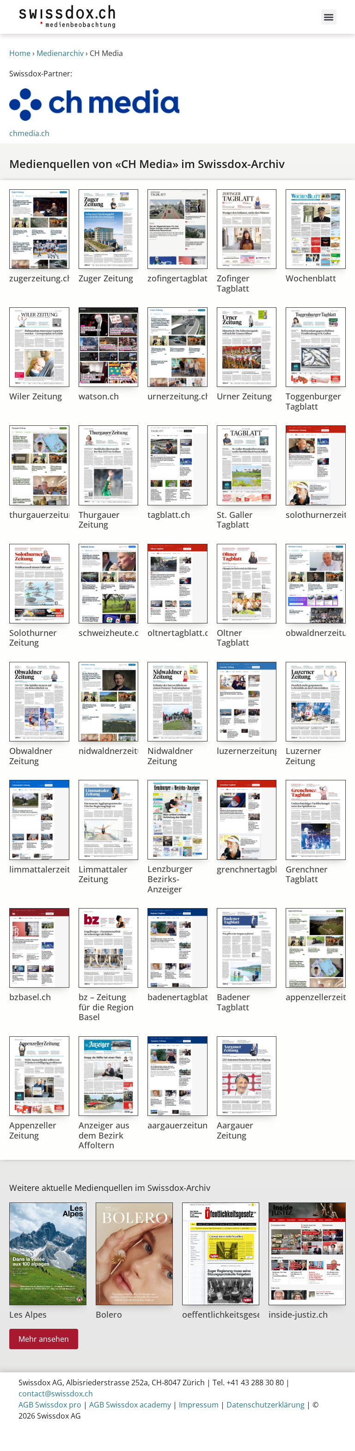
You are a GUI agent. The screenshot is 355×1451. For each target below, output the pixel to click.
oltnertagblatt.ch (180, 632)
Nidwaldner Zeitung (170, 755)
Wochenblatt (311, 278)
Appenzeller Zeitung (32, 1130)
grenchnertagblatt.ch (258, 869)
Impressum (199, 1405)
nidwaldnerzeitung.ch (121, 750)
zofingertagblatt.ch (184, 278)
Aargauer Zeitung (235, 1130)
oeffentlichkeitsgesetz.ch (231, 1314)
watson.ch (99, 396)
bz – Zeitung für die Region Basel (106, 1006)
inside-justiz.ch (298, 1314)
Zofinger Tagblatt (233, 283)
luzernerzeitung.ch (254, 750)
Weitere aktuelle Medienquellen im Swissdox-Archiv (109, 1187)
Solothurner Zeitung (33, 637)
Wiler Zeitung (35, 396)
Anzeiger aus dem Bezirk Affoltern (104, 1135)
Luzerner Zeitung (303, 755)
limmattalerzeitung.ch (53, 869)
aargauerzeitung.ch (185, 1125)
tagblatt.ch (168, 514)
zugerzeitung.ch (40, 278)
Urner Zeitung (244, 396)
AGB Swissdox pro (49, 1405)
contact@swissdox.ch (55, 1394)
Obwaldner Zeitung (31, 755)
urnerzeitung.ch (178, 396)
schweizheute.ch (111, 632)
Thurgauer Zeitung (99, 519)
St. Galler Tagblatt (235, 519)
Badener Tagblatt (233, 1002)
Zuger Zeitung (106, 278)
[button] (329, 17)
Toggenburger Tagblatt (313, 401)
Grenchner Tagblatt (307, 874)
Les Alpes (28, 1314)
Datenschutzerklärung (265, 1405)
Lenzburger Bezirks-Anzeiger (170, 878)
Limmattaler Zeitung (103, 874)
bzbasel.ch (30, 997)
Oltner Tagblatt (233, 637)
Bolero (109, 1314)
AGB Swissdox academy (130, 1405)
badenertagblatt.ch (185, 997)
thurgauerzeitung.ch (49, 514)
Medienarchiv (60, 53)
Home (20, 53)
